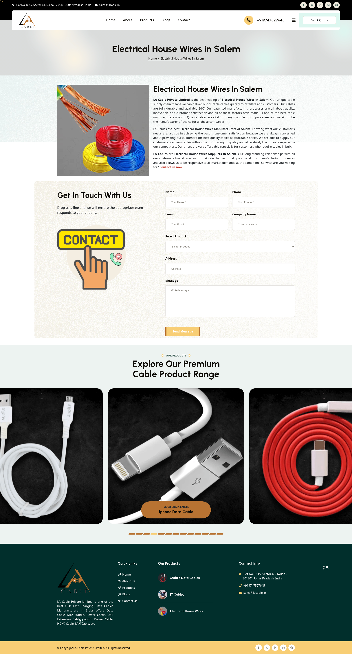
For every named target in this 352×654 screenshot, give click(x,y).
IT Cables (177, 594)
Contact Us (130, 601)
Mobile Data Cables (185, 578)
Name (169, 192)
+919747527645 (271, 20)
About (128, 20)
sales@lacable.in (109, 5)
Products (147, 20)
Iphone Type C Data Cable (176, 511)
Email (169, 214)
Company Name (244, 214)
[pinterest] (336, 5)
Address (171, 258)
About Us (128, 581)
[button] (132, 534)
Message (171, 280)
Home (110, 20)
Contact (184, 20)
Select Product (175, 236)
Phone (237, 192)
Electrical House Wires (186, 611)
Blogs (166, 20)
